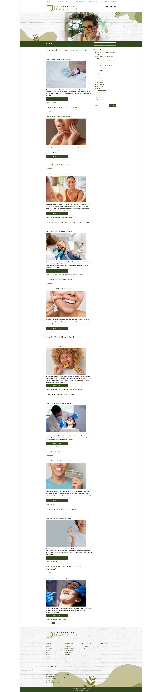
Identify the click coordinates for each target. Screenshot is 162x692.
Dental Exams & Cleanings (69, 648)
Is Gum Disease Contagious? (59, 280)
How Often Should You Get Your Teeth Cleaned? (68, 222)
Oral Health (53, 102)
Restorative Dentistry (63, 159)
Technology (93, 2)
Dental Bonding (54, 389)
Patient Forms (49, 648)
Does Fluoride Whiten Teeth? (59, 165)
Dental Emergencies (68, 652)
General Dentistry (67, 646)
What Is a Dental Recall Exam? (60, 394)
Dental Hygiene (68, 274)
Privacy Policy (48, 658)
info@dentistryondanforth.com (53, 682)
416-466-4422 (111, 7)
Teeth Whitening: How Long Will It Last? (106, 60)
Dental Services (62, 2)
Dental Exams (54, 274)
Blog (98, 73)
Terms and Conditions (50, 659)
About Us (49, 2)
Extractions (66, 658)
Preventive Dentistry (78, 274)
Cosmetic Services (78, 2)
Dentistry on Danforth (66, 59)
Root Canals (66, 659)
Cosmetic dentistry (101, 76)
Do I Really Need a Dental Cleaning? (105, 65)
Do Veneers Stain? (54, 452)
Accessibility (48, 656)
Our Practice (48, 646)
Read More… (57, 98)
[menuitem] (49, 2)
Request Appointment (109, 2)
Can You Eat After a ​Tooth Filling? (62, 108)
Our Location (48, 650)
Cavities (98, 75)
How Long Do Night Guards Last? (61, 509)
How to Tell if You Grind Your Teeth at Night (67, 50)
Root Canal (99, 94)
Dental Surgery (67, 661)
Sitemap (47, 654)
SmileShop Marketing (78, 688)
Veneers (80, 389)
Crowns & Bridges (67, 656)
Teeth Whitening (68, 217)
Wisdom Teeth (100, 99)
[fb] (64, 677)
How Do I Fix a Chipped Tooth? (60, 337)
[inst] (66, 677)
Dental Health (54, 159)
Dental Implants (62, 389)
